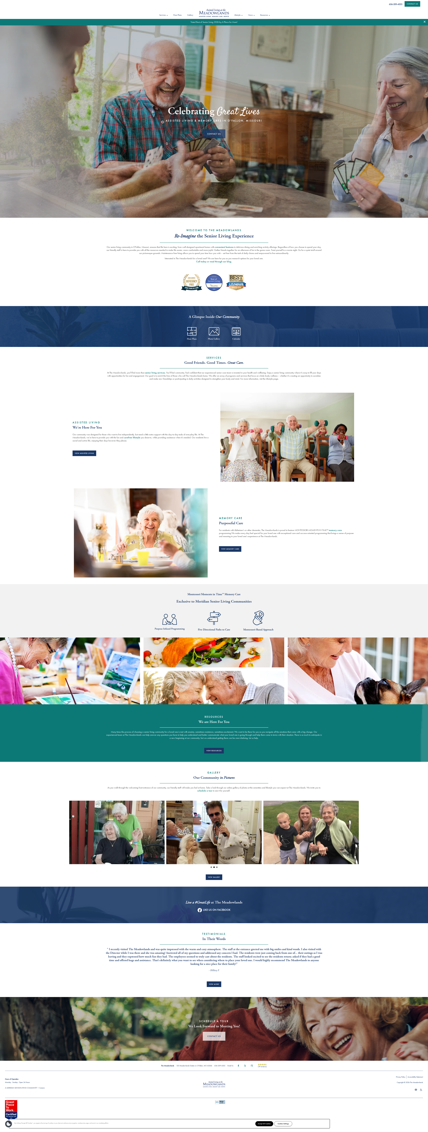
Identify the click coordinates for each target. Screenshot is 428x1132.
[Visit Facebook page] (238, 1065)
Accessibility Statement (415, 1077)
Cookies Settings (283, 1124)
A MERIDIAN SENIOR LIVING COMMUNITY (21, 1088)
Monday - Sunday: (11, 1082)
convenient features (224, 247)
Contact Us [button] (214, 134)
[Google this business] (252, 1065)
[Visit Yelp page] (245, 1065)
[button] (425, 22)
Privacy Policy (400, 1077)
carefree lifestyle (132, 437)
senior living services (155, 372)
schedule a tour (204, 790)
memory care (335, 530)
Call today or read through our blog (213, 261)
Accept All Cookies (264, 1124)
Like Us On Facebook (216, 909)
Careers (42, 1088)
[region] (169, 1123)
